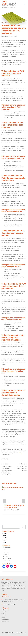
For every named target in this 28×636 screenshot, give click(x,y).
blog (20, 452)
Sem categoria (8, 558)
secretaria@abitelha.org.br (9, 604)
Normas (6, 556)
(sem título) (4, 533)
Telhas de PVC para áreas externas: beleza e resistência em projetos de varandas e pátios (6, 469)
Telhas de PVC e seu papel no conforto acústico (21, 467)
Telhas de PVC (5, 22)
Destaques (7, 552)
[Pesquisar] (22, 527)
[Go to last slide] (4, 501)
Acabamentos (8, 547)
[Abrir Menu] (25, 4)
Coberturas (7, 549)
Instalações (7, 554)
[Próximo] (23, 501)
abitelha (5, 36)
